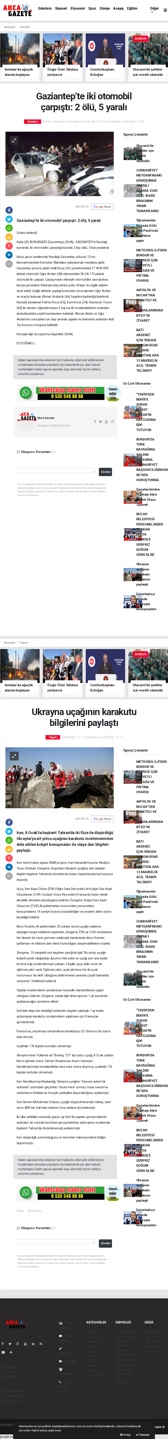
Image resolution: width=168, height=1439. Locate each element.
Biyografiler (153, 1342)
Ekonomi (78, 8)
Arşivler (70, 1361)
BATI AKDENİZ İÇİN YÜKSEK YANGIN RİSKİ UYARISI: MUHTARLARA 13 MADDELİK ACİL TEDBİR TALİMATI (147, 350)
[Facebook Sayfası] (4, 1344)
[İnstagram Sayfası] (19, 1344)
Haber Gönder (11, 1400)
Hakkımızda (10, 1367)
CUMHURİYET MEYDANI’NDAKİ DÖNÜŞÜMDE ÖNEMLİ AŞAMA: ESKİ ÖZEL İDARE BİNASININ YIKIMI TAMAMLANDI (149, 190)
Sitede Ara (153, 1332)
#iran (20, 1211)
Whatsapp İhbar (13, 1396)
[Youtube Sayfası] (27, 1344)
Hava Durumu (126, 1332)
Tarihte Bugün (126, 1359)
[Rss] (43, 1344)
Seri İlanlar (124, 1369)
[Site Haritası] (5, 1352)
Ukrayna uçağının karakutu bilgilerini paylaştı (143, 574)
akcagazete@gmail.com (53, 425)
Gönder (106, 471)
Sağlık (92, 1366)
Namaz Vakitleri (122, 1343)
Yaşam (24, 642)
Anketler (151, 1337)
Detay (126, 1434)
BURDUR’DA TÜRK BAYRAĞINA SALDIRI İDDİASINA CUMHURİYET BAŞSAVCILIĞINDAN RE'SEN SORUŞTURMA (152, 459)
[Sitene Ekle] (13, 1352)
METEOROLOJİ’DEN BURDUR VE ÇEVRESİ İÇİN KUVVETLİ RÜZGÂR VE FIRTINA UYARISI (151, 265)
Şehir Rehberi (126, 1374)
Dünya (105, 8)
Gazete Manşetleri (124, 1380)
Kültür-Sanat (96, 1375)
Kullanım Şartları (13, 1391)
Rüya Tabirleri (155, 1346)
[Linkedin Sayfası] (35, 1344)
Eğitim (132, 8)
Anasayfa (10, 27)
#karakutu (34, 1211)
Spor (92, 8)
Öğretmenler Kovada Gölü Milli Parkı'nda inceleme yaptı (147, 230)
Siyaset (61, 8)
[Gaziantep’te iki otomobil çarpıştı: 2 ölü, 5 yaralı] (59, 163)
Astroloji (151, 1351)
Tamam (144, 1434)
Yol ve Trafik (125, 1337)
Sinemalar (124, 1364)
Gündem (45, 8)
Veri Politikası (11, 1377)
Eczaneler (123, 1350)
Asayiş (118, 8)
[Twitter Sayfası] (12, 1344)
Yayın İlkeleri (10, 1372)
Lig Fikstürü (124, 1355)
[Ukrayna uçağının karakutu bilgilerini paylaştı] (59, 777)
